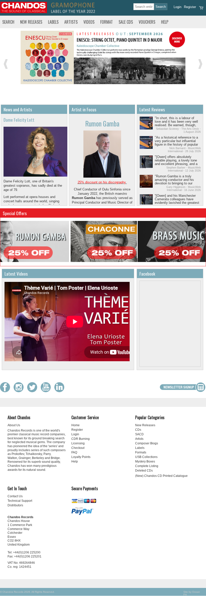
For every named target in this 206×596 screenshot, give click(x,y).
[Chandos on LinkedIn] (60, 391)
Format (106, 22)
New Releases (31, 22)
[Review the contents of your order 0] (201, 9)
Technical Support (20, 501)
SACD (139, 434)
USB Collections (146, 457)
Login (177, 7)
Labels (53, 22)
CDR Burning (80, 439)
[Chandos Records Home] (23, 12)
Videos (88, 22)
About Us (14, 425)
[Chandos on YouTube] (47, 391)
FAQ (74, 452)
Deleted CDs (144, 470)
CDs (138, 430)
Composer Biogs (146, 443)
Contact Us (15, 496)
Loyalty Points (80, 457)
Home (75, 425)
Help (164, 22)
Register (190, 7)
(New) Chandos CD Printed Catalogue (161, 476)
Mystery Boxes (145, 461)
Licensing (78, 443)
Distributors (15, 505)
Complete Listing (146, 466)
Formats (140, 452)
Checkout (77, 448)
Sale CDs (126, 22)
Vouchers (147, 22)
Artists (71, 22)
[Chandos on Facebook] (6, 391)
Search (8, 22)
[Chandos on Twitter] (33, 391)
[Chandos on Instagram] (20, 391)
